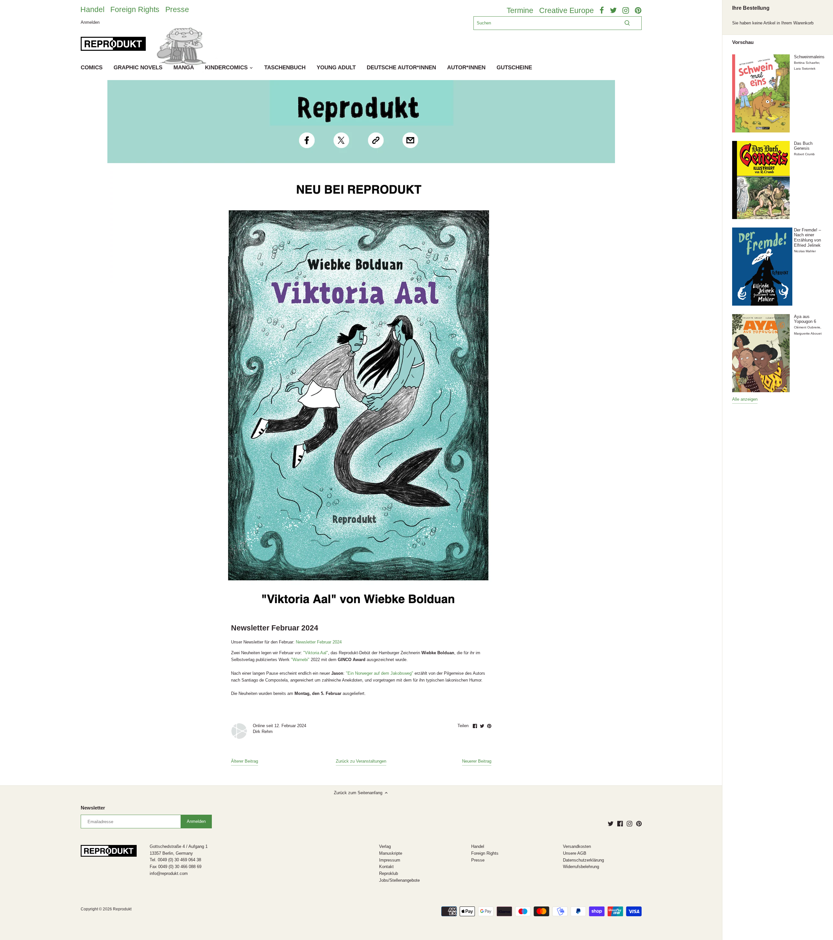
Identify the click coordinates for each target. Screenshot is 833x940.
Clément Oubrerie (807, 327)
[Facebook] (620, 823)
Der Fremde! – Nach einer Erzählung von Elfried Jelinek (807, 238)
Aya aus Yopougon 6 (805, 319)
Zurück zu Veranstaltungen (361, 761)
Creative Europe (566, 10)
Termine (520, 10)
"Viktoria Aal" (315, 652)
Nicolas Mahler (805, 251)
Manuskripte (390, 853)
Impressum (389, 860)
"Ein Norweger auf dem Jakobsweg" (380, 673)
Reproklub (388, 873)
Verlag (385, 846)
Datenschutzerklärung (583, 860)
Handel (92, 9)
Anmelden (90, 22)
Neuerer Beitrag (476, 761)
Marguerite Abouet (808, 333)
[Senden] (627, 23)
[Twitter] (610, 823)
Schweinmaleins (809, 56)
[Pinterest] (639, 823)
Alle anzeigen (745, 399)
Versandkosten (577, 846)
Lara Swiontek (804, 68)
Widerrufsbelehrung (581, 866)
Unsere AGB (574, 853)
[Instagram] (629, 823)
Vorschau (743, 42)
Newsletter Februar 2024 (319, 642)
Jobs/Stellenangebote (399, 880)
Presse (177, 9)
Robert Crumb (804, 154)
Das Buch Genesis (803, 146)
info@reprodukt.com (169, 873)
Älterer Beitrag (244, 761)
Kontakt (386, 866)
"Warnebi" (300, 659)
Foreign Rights (134, 9)
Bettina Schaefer (806, 62)
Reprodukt (122, 909)
